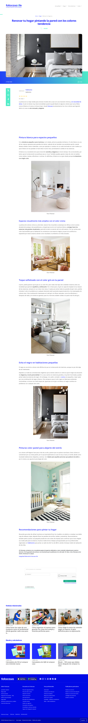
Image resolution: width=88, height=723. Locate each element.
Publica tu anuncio (69, 689)
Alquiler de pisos (26, 693)
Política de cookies (36, 720)
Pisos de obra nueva (27, 691)
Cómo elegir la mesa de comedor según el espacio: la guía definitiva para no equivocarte (70, 629)
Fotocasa (12, 714)
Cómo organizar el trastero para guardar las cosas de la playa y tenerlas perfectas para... (43, 629)
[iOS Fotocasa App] (22, 679)
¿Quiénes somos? (5, 689)
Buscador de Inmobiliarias (29, 699)
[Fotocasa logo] (7, 679)
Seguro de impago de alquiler (29, 709)
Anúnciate (46, 689)
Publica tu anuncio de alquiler (72, 691)
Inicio (36, 16)
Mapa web (3, 691)
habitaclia (17, 714)
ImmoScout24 (24, 714)
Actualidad (58, 6)
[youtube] (48, 679)
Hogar (64, 6)
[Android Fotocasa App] (32, 679)
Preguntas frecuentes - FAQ (7, 695)
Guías (79, 6)
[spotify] (55, 679)
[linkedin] (50, 679)
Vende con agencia (27, 703)
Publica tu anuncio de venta (71, 693)
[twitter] (45, 679)
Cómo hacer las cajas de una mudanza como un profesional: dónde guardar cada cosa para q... (17, 630)
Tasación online (26, 701)
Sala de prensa (4, 693)
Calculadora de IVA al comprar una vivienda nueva (17, 663)
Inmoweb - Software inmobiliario (51, 699)
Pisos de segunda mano (28, 689)
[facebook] (40, 679)
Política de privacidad (6, 697)
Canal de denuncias (5, 703)
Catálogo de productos (70, 695)
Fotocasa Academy (48, 693)
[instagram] (43, 679)
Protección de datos (26, 720)
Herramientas (72, 6)
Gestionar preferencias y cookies (8, 701)
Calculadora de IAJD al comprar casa (43, 663)
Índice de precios (26, 695)
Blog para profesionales (49, 695)
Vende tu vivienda (69, 697)
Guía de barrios (26, 697)
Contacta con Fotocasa (49, 691)
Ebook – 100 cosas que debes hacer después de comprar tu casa (69, 664)
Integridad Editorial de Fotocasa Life (28, 556)
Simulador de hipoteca (28, 705)
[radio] (19, 96)
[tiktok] (53, 679)
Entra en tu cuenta (48, 697)
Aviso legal (18, 720)
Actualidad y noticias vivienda (29, 707)
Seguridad (3, 699)
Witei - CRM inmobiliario (49, 701)
